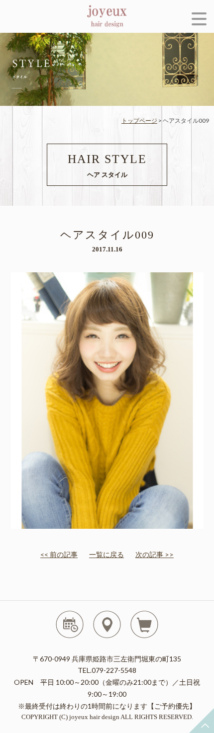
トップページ (139, 120)
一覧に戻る (106, 554)
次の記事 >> (154, 554)
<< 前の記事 (59, 554)
